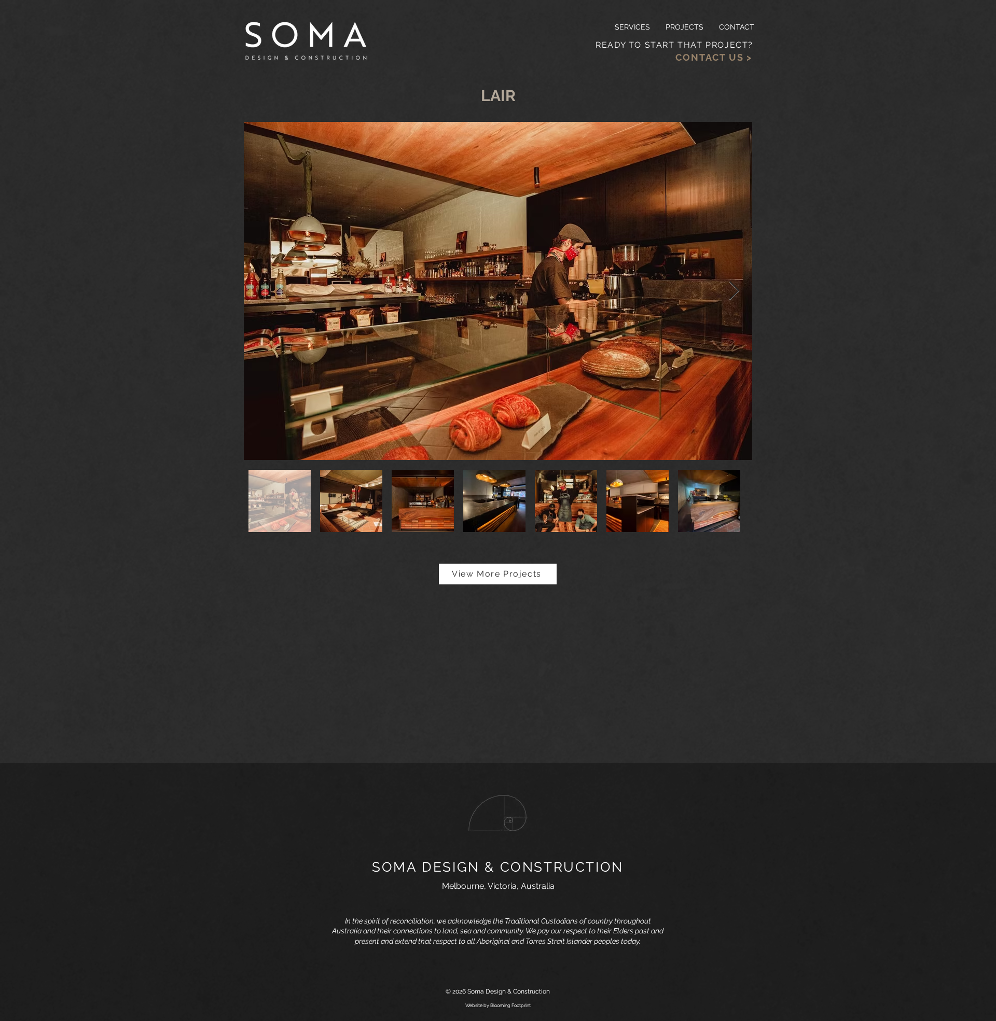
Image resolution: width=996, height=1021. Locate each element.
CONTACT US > (713, 57)
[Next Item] (734, 291)
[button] (684, 27)
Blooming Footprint (510, 1005)
